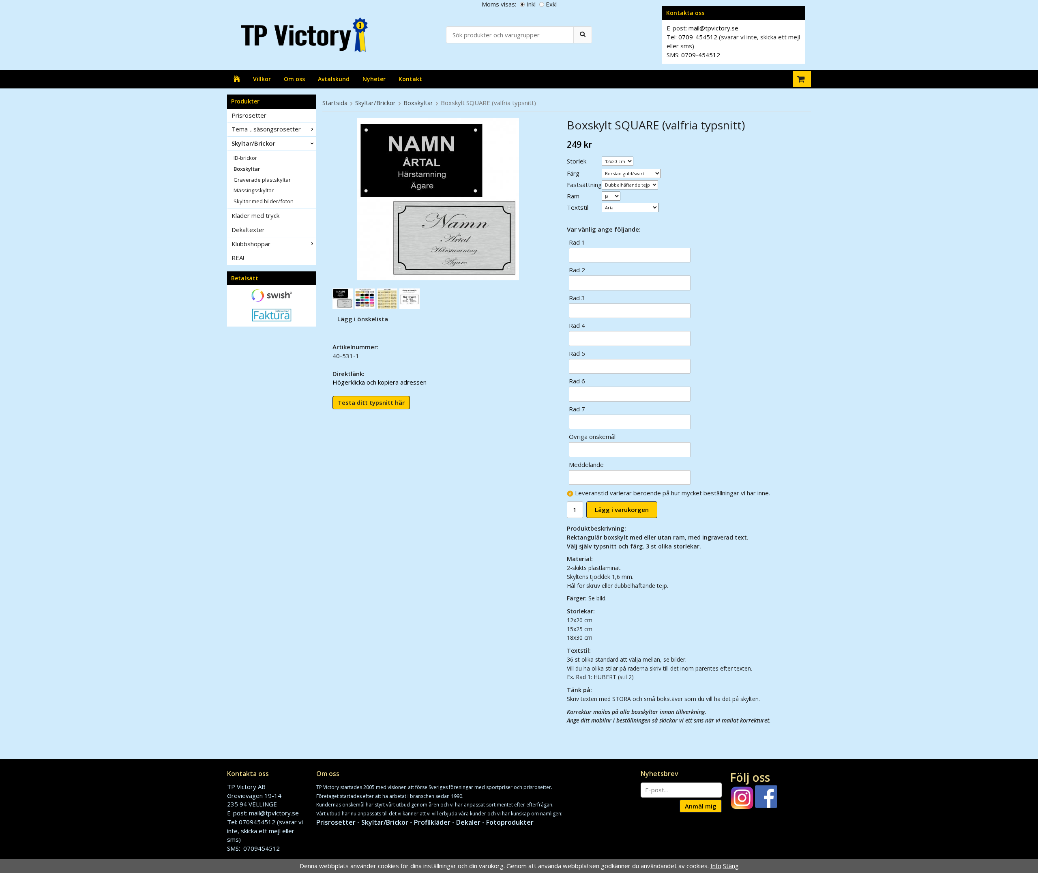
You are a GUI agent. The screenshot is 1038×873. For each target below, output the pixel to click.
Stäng (731, 866)
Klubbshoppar (251, 244)
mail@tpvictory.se (713, 28)
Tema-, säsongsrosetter (266, 129)
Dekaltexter (248, 230)
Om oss (294, 79)
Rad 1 (577, 242)
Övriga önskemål (592, 436)
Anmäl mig (700, 806)
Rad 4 (577, 325)
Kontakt (410, 79)
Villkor (262, 79)
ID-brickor (245, 157)
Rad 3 (577, 298)
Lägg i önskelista (362, 319)
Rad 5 (577, 353)
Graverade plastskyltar (262, 179)
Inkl (531, 4)
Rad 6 (577, 381)
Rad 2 (577, 270)
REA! (238, 258)
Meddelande (586, 464)
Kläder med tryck (255, 215)
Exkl (551, 4)
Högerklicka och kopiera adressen (379, 382)
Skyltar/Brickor (253, 143)
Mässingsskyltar (254, 190)
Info (715, 866)
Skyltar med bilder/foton (264, 201)
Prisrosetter (249, 115)
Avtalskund (334, 79)
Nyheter (374, 79)
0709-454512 (697, 37)
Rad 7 (577, 409)
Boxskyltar (247, 168)
